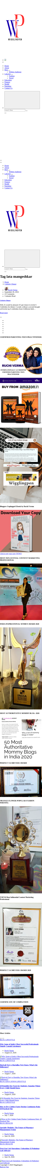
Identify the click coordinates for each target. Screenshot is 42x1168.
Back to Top (4, 1167)
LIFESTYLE (10, 1040)
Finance (7, 82)
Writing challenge (15, 72)
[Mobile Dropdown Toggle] (9, 70)
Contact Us (8, 88)
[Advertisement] (21, 136)
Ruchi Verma (12, 290)
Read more (4, 313)
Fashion (12, 76)
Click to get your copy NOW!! (11, 554)
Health (6, 84)
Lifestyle (7, 74)
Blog (6, 70)
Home (6, 66)
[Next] (3, 1038)
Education (8, 80)
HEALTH (9, 1123)
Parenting (7, 86)
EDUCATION (10, 1081)
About (6, 68)
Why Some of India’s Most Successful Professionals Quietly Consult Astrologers (19, 1045)
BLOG (2, 1040)
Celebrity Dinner (10, 284)
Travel (11, 78)
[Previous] (1, 1038)
